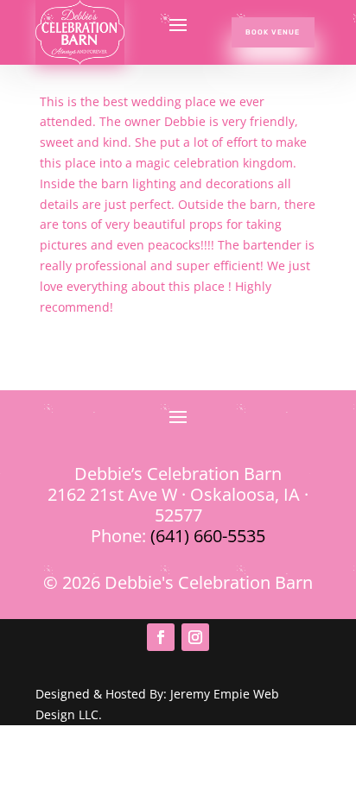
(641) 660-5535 (207, 535)
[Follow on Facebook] (161, 637)
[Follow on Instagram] (195, 637)
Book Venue (272, 32)
